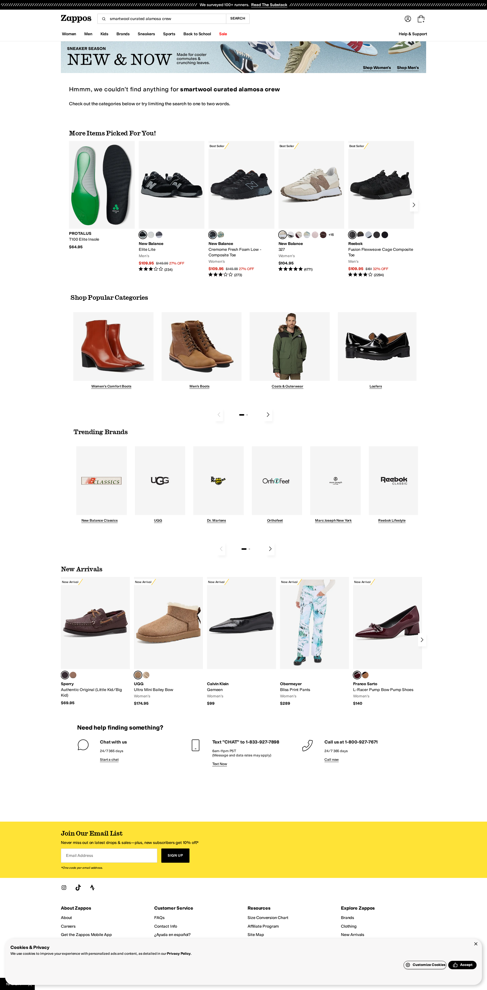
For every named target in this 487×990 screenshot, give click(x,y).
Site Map (256, 934)
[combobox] (161, 19)
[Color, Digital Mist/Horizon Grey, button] (291, 235)
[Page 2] (247, 415)
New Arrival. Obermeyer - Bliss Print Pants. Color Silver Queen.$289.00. (314, 641)
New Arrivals (352, 934)
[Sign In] (408, 19)
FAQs (159, 917)
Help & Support (413, 33)
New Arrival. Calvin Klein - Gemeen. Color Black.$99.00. (241, 641)
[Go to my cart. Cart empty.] (421, 19)
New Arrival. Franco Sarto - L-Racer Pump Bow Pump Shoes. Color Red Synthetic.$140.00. (387, 641)
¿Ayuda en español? (172, 934)
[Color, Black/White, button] (385, 235)
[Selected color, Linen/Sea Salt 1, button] (283, 235)
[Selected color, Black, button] (143, 235)
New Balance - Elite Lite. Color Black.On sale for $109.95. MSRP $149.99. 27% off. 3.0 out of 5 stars (171, 206)
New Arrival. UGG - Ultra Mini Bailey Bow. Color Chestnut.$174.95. (168, 641)
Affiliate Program (263, 926)
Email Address (79, 855)
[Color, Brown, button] (360, 235)
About (66, 917)
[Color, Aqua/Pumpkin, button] (221, 235)
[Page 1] (241, 415)
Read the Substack (269, 4)
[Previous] (219, 414)
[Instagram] (63, 887)
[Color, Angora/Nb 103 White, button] (307, 235)
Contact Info (165, 926)
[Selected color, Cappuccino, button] (65, 675)
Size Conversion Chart (268, 917)
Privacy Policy (178, 953)
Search (237, 18)
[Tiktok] (78, 887)
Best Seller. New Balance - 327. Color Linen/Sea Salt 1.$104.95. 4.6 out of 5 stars (311, 206)
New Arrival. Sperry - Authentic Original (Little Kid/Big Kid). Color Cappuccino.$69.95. (95, 641)
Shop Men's (408, 67)
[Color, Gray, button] (368, 235)
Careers (68, 926)
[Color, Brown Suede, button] (365, 675)
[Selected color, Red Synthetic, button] (357, 675)
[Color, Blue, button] (151, 235)
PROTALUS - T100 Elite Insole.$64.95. (102, 195)
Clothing (349, 926)
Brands (347, 917)
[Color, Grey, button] (159, 235)
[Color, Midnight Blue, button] (73, 675)
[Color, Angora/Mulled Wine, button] (299, 235)
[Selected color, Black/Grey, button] (212, 235)
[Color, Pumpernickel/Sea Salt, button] (323, 235)
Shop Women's (377, 67)
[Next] (414, 204)
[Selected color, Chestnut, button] (138, 675)
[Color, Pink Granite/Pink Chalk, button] (315, 235)
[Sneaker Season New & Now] (243, 57)
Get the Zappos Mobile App (86, 934)
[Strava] (92, 887)
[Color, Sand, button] (146, 675)
